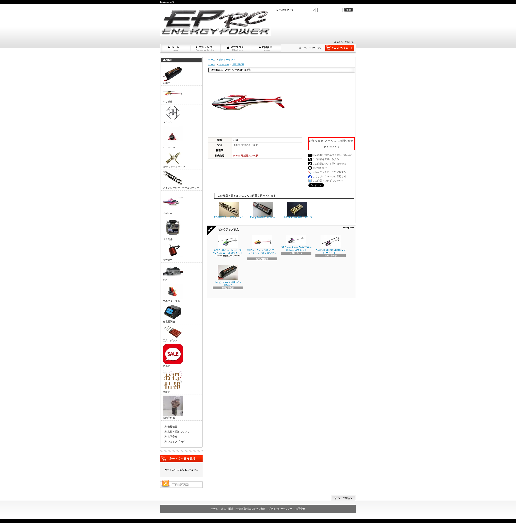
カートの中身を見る (181, 458)
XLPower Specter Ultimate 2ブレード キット (331, 251)
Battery (166, 82)
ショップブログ (236, 48)
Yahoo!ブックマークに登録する (329, 172)
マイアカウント (316, 48)
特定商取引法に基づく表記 (250, 508)
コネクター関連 (171, 301)
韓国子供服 (169, 417)
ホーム (175, 48)
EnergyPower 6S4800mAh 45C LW (228, 283)
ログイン (303, 48)
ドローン (168, 122)
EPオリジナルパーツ (174, 167)
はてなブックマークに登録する (329, 176)
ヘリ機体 (168, 101)
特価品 (166, 366)
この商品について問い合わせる (329, 163)
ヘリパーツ (169, 148)
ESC (165, 280)
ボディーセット (226, 59)
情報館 (166, 392)
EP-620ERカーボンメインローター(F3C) (229, 217)
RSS (175, 485)
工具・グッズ (170, 340)
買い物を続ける (320, 168)
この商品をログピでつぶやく (328, 180)
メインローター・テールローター (181, 187)
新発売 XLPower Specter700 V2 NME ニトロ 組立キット (228, 251)
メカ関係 (168, 239)
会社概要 (172, 426)
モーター (168, 259)
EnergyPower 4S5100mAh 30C (263, 217)
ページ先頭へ (343, 498)
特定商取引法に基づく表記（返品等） (333, 155)
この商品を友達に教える (325, 159)
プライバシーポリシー (280, 508)
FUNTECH (238, 64)
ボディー (168, 213)
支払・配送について (206, 48)
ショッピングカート (339, 48)
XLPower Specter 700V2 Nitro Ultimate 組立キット (296, 249)
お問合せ (266, 48)
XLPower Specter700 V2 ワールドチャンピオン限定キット (262, 253)
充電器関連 (169, 321)
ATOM (184, 485)
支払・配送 (227, 508)
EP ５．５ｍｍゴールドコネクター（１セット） (297, 217)
